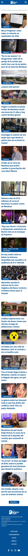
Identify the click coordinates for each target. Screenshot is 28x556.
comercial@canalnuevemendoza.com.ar (10, 521)
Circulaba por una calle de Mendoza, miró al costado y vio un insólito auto (13, 349)
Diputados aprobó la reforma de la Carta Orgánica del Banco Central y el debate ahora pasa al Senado (14, 288)
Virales (14, 541)
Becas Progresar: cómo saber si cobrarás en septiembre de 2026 (11, 33)
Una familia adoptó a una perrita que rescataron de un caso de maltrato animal (14, 492)
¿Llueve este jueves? (10, 87)
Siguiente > (14, 502)
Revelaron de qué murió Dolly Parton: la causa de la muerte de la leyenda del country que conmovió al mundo (13, 435)
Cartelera (14, 531)
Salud (14, 538)
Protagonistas (14, 534)
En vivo (14, 544)
